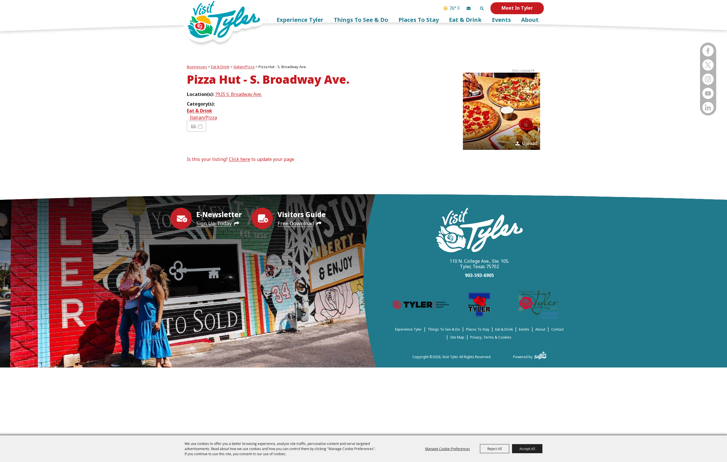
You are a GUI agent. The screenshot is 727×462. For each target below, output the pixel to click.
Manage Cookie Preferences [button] (447, 448)
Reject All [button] (494, 448)
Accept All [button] (527, 448)
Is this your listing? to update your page (240, 159)
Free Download (295, 223)
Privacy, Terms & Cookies (490, 337)
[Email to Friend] (193, 126)
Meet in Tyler (517, 8)
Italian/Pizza (243, 66)
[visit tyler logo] (479, 231)
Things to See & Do (361, 20)
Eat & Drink (465, 20)
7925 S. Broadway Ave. (238, 94)
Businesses (197, 66)
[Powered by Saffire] (540, 354)
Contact (557, 329)
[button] (468, 8)
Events (501, 20)
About (530, 20)
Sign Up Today (214, 223)
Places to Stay (418, 20)
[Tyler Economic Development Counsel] (420, 305)
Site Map (457, 337)
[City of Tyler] (479, 305)
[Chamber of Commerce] (538, 305)
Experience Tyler (300, 20)
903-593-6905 (479, 275)
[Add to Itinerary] (200, 126)
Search (481, 8)
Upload (529, 143)
